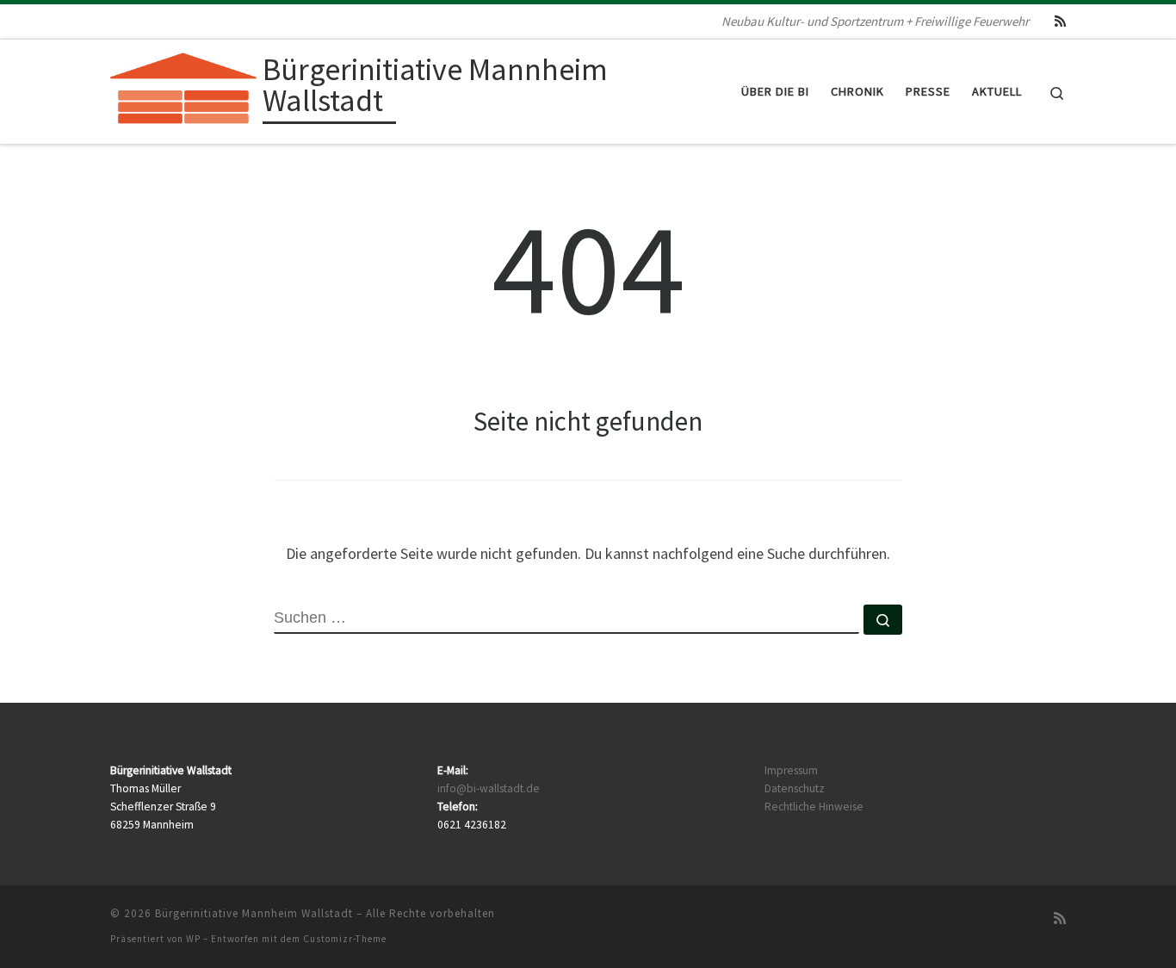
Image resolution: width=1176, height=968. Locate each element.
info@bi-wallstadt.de (488, 788)
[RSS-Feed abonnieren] (1060, 21)
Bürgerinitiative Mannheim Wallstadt (254, 913)
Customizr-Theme (345, 939)
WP (193, 939)
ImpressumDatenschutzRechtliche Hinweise (813, 788)
